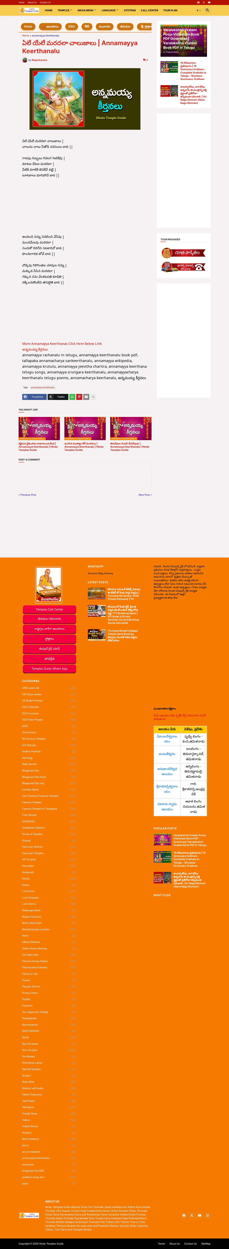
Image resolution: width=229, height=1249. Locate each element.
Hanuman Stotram (48, 846)
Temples (63, 10)
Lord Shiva (48, 891)
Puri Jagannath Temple (48, 1012)
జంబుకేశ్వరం (167, 754)
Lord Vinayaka (48, 897)
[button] (199, 10)
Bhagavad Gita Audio (48, 776)
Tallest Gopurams (48, 1094)
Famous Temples (48, 802)
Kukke (48, 884)
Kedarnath (48, 872)
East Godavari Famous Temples (48, 795)
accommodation (48, 1151)
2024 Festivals (48, 713)
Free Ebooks (48, 815)
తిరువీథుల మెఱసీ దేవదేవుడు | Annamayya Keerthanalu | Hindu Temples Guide (129, 446)
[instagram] (207, 1215)
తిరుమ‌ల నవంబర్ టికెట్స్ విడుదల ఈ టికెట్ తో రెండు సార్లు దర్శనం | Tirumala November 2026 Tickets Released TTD (124, 594)
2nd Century (48, 732)
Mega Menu (85, 10)
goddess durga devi (48, 1177)
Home (22, 2)
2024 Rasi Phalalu (48, 719)
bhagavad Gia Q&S (48, 1170)
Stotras (130, 10)
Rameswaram (48, 1024)
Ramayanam (48, 1018)
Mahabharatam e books (48, 929)
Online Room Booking (48, 948)
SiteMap (206, 1243)
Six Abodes (48, 1056)
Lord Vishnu (48, 903)
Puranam (48, 1005)
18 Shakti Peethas (48, 700)
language (109, 10)
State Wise (48, 1081)
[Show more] (93, 397)
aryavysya (48, 1164)
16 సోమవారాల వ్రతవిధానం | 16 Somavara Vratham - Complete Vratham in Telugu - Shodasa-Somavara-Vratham (193, 70)
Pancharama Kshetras (48, 967)
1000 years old (48, 687)
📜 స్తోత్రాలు (147, 26)
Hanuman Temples (48, 853)
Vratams (48, 1132)
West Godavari (48, 1138)
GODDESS (48, 821)
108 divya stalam (48, 694)
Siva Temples (48, 1050)
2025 (48, 726)
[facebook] (198, 2)
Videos (48, 1120)
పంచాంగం (104, 26)
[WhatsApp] (72, 397)
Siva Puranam (48, 1043)
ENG (72, 26)
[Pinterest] (79, 397)
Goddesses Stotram (48, 827)
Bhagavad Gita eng (48, 783)
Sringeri (48, 1075)
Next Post (144, 494)
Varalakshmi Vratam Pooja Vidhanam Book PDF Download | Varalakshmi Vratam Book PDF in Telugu (190, 840)
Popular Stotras (48, 986)
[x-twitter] (204, 2)
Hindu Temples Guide (51, 1243)
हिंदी (87, 26)
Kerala (48, 878)
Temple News (48, 1113)
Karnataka (48, 865)
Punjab (48, 999)
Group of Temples (48, 834)
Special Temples (48, 1069)
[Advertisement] (85, 204)
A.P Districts (48, 745)
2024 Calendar (48, 707)
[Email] (86, 397)
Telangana (48, 1107)
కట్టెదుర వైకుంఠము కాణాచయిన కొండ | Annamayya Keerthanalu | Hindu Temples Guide (38, 446)
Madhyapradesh (48, 910)
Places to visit (48, 973)
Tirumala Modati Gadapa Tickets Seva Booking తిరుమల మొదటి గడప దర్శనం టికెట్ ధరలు (123, 635)
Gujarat (48, 840)
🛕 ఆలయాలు (50, 26)
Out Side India (48, 954)
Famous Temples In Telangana (48, 808)
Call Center (149, 10)
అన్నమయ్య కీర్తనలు (35, 350)
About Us (32, 2)
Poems (48, 980)
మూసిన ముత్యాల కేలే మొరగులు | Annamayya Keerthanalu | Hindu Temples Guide (84, 446)
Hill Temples (48, 859)
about (48, 1145)
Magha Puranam (48, 916)
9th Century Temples (48, 738)
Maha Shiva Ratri (48, 922)
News (48, 935)
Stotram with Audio (48, 1088)
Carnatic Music (48, 789)
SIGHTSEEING (48, 1030)
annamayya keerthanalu (45, 35)
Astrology (48, 757)
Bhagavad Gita (48, 770)
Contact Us (45, 2)
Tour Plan (170, 10)
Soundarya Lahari (48, 1062)
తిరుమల (125, 26)
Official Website (48, 942)
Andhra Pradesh (48, 751)
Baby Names (48, 764)
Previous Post (28, 494)
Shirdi (48, 1037)
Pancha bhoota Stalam (48, 961)
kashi (48, 1183)
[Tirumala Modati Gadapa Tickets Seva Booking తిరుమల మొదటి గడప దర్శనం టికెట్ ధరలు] (96, 635)
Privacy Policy (48, 992)
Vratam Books (48, 1126)
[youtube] (209, 2)
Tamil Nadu (48, 1100)
